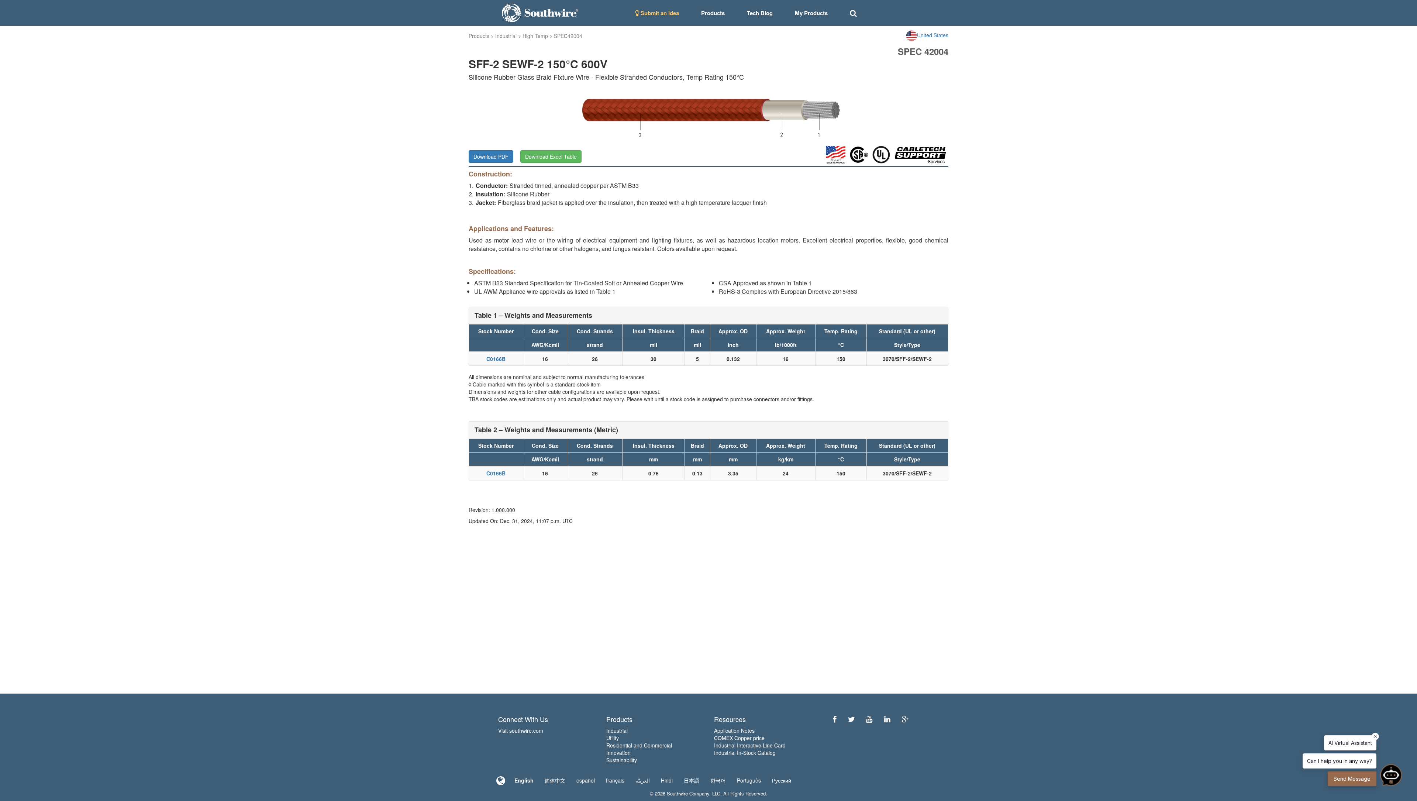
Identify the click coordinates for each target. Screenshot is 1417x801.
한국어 (718, 780)
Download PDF (490, 156)
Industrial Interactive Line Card (750, 745)
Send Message (1352, 779)
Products (479, 35)
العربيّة (642, 780)
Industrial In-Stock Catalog (745, 752)
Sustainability (621, 760)
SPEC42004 (568, 35)
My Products (811, 13)
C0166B (496, 358)
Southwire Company (688, 793)
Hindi (667, 780)
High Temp (535, 35)
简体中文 (555, 780)
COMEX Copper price (739, 738)
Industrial (506, 35)
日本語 (691, 780)
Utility (612, 738)
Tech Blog (760, 13)
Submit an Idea (659, 13)
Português (749, 780)
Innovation (618, 752)
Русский (781, 780)
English (524, 780)
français (615, 780)
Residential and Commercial (639, 745)
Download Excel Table (551, 156)
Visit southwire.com (520, 730)
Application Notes (734, 730)
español (585, 780)
